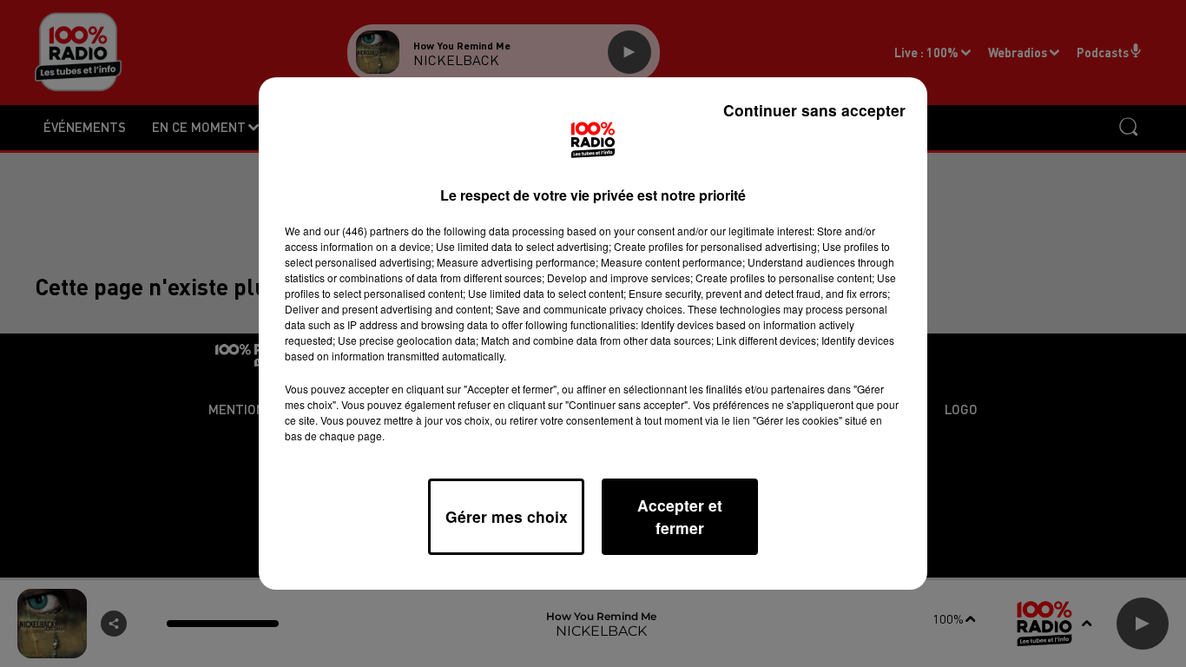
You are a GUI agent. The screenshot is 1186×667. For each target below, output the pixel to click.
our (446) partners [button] (366, 230)
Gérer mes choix (506, 516)
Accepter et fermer (679, 516)
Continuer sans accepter (814, 110)
